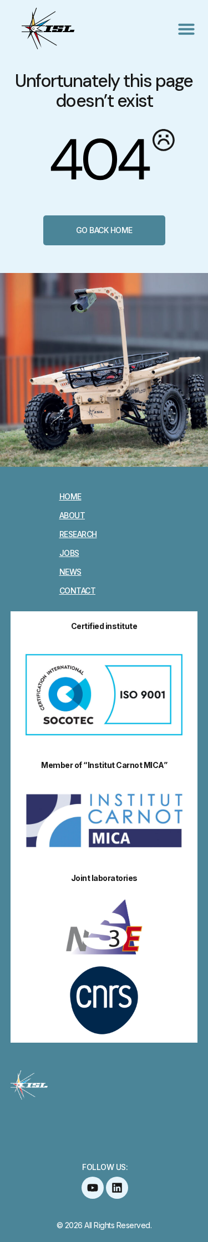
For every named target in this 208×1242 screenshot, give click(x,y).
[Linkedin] (117, 1188)
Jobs (69, 553)
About (72, 515)
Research (78, 534)
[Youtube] (93, 1188)
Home (70, 497)
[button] (186, 29)
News (70, 572)
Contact (77, 591)
